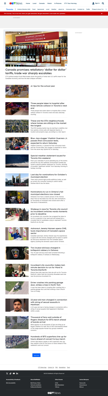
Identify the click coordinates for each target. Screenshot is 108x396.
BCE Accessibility (11, 383)
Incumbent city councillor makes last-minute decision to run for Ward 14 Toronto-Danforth (48, 267)
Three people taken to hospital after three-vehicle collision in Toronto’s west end (49, 105)
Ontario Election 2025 (23, 9)
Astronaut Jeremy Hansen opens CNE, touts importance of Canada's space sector (49, 230)
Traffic (88, 9)
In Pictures (58, 3)
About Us (61, 9)
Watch (49, 3)
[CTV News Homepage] (15, 3)
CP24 (56, 383)
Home (28, 3)
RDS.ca (81, 387)
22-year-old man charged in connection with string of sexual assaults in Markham (49, 302)
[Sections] (5, 3)
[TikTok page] (10, 373)
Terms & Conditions (36, 385)
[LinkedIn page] (17, 373)
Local (34, 3)
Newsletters (62, 367)
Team (68, 367)
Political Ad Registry (36, 387)
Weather (53, 9)
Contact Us (81, 9)
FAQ (56, 367)
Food (33, 9)
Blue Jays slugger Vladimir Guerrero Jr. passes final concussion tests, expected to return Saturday (49, 140)
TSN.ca (57, 387)
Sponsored (40, 9)
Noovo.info (82, 383)
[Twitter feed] (7, 373)
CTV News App (42, 367)
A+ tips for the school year (43, 86)
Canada (42, 3)
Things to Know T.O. (98, 9)
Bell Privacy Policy (36, 383)
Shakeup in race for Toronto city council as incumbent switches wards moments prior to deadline (49, 211)
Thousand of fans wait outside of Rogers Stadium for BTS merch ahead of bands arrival (48, 319)
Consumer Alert (71, 9)
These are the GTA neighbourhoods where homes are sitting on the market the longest (48, 123)
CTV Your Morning (70, 3)
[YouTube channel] (14, 373)
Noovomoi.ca (83, 385)
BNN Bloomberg (59, 385)
